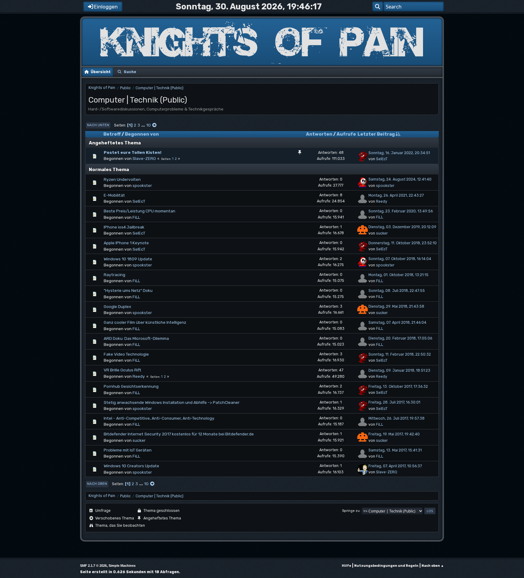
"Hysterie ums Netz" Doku (128, 290)
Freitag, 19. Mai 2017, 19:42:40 (394, 434)
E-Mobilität (114, 195)
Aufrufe (346, 134)
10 (148, 125)
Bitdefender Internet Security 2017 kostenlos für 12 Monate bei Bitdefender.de (179, 433)
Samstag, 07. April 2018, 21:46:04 (397, 322)
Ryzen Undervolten (122, 179)
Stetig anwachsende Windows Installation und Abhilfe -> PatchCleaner (172, 402)
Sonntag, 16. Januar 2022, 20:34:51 (399, 153)
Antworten (319, 134)
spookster (142, 185)
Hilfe (346, 566)
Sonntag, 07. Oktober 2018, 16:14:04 (399, 259)
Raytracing (114, 274)
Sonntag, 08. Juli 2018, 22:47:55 (396, 291)
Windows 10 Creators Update (131, 465)
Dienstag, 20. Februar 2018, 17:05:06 (400, 338)
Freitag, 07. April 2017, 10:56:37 (395, 466)
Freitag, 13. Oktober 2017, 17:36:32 (398, 386)
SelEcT (382, 159)
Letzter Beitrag (376, 134)
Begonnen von (142, 134)
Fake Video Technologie (126, 354)
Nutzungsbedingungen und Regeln (386, 566)
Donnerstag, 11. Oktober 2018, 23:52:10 (402, 243)
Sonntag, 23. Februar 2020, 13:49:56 (400, 211)
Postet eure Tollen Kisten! (132, 152)
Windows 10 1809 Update (128, 258)
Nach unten (98, 125)
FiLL (136, 217)
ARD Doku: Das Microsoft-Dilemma (136, 338)
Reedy (381, 201)
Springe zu (351, 511)
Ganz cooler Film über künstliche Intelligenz (145, 322)
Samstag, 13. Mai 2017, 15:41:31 (395, 450)
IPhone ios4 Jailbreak (124, 227)
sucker (382, 233)
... (143, 125)
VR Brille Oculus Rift (122, 369)
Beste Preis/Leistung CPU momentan (139, 210)
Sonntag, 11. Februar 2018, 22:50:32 (399, 354)
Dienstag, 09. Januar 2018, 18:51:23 (399, 370)
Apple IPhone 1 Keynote (126, 242)
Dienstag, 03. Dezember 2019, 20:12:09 (402, 227)
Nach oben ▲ (433, 566)
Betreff (112, 134)
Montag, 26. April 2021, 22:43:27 (396, 195)
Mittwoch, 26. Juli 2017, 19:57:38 (396, 418)
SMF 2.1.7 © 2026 (93, 565)
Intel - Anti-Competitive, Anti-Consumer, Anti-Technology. (159, 418)
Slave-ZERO (144, 158)
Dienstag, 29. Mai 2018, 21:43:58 (396, 306)
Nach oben (97, 484)
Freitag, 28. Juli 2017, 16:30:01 (394, 402)
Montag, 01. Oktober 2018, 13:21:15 (398, 275)
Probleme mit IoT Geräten (128, 450)
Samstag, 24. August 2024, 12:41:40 (400, 179)
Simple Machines (122, 565)
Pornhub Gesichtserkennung (131, 386)
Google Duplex (117, 306)
